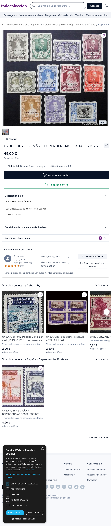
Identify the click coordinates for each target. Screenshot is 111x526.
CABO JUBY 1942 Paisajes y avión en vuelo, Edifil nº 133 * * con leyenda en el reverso (23, 338)
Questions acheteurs (97, 474)
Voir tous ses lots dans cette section (53, 264)
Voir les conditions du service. (59, 273)
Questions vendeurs (96, 469)
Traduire (13, 139)
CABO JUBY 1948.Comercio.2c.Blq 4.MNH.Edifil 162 (65, 338)
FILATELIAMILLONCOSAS (18, 249)
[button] (55, 195)
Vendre (79, 15)
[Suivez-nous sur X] (58, 487)
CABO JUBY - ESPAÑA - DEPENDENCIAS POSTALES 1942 (20, 412)
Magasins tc (69, 474)
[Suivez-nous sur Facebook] (52, 487)
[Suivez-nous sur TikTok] (76, 487)
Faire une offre (58, 184)
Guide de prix (65, 15)
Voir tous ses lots (50, 256)
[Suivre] (103, 35)
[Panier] (107, 6)
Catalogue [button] (9, 15)
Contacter (92, 480)
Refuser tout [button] (34, 512)
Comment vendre (72, 469)
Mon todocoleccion (97, 15)
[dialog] (24, 484)
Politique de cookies (60, 497)
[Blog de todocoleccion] (82, 487)
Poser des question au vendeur (94, 264)
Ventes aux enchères (31, 15)
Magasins (50, 15)
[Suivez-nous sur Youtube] (70, 487)
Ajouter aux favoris (94, 256)
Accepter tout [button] (15, 512)
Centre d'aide (94, 463)
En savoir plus (29, 470)
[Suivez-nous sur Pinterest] (64, 487)
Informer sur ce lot (98, 437)
